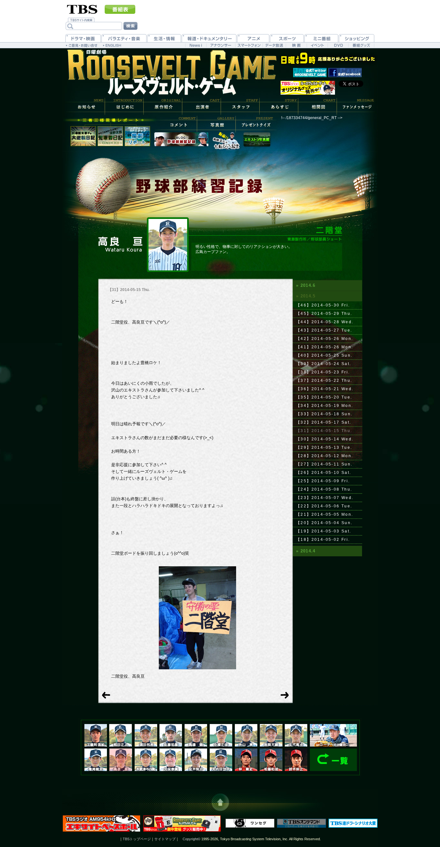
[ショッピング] (356, 38)
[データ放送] (274, 45)
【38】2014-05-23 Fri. (323, 372)
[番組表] (120, 9)
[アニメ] (253, 38)
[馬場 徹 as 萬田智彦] (196, 735)
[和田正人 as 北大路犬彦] (120, 735)
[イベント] (317, 45)
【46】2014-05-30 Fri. (323, 305)
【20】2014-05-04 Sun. (324, 523)
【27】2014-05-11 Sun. (324, 464)
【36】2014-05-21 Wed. (325, 389)
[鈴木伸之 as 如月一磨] (296, 759)
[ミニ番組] (321, 38)
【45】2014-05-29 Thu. (324, 313)
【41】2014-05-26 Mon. (324, 347)
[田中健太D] (333, 735)
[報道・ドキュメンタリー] (209, 38)
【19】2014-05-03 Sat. (323, 531)
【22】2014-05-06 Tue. (324, 506)
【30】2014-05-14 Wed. (325, 439)
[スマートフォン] (249, 45)
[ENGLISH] (112, 45)
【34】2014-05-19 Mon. (324, 405)
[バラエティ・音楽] (124, 38)
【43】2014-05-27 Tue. (324, 330)
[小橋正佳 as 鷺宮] (221, 735)
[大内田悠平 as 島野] (221, 759)
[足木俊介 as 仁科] (196, 759)
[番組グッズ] (361, 45)
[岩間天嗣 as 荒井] (271, 735)
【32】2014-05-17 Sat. (323, 422)
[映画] (296, 45)
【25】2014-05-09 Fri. (323, 481)
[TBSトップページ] (82, 9)
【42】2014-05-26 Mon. (324, 338)
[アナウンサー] (220, 45)
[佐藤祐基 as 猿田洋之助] (170, 735)
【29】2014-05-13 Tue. (324, 447)
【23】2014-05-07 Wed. (325, 497)
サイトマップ (165, 839)
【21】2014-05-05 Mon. (324, 514)
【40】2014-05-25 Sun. (324, 355)
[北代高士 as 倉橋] (296, 735)
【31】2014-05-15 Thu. (324, 430)
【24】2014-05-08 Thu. (324, 489)
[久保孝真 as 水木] (170, 759)
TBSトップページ (137, 839)
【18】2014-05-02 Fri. (323, 539)
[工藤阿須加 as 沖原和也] (95, 735)
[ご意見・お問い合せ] (82, 45)
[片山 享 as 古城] (246, 735)
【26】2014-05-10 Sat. (323, 472)
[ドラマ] (83, 38)
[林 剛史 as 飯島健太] (246, 759)
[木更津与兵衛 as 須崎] (146, 759)
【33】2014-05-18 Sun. (324, 414)
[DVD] (338, 45)
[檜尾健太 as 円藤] (95, 759)
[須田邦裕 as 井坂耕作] (146, 735)
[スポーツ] (287, 38)
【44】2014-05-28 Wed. (325, 322)
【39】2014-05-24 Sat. (323, 364)
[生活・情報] (164, 38)
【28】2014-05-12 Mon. (324, 456)
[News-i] (195, 45)
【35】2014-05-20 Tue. (324, 397)
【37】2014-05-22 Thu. (324, 380)
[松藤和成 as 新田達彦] (271, 759)
